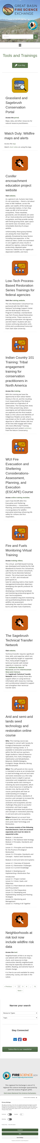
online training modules (20, 497)
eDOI (7, 819)
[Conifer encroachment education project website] (20, 163)
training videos (17, 561)
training (17, 391)
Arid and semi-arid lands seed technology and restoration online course (19, 726)
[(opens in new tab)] (33, 25)
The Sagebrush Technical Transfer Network (19, 640)
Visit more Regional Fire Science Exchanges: (20, 1093)
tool (15, 952)
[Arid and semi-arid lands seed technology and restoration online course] (20, 704)
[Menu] (20, 45)
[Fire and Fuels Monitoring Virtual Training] (20, 533)
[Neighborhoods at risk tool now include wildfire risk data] (20, 920)
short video (14, 147)
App (14, 144)
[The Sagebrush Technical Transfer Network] (20, 623)
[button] (20, 1049)
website (12, 196)
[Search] (35, 36)
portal (16, 118)
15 (35, 986)
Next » (20, 991)
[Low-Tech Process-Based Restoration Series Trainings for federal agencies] (20, 268)
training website (18, 300)
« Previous (8, 986)
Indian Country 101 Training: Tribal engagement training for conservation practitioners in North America (20, 371)
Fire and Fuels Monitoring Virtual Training (19, 550)
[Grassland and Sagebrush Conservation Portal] (20, 85)
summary (27, 428)
